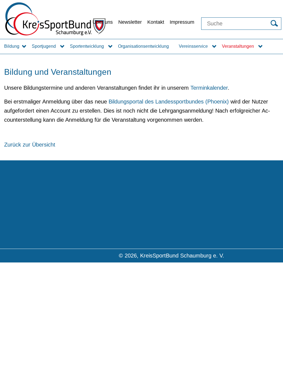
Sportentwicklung (87, 46)
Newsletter (130, 22)
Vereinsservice (193, 46)
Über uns (103, 22)
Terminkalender (209, 88)
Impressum (182, 22)
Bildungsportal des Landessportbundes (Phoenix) (169, 102)
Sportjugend (44, 46)
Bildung (11, 46)
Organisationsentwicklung (143, 46)
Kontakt (155, 22)
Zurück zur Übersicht (29, 145)
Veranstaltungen (238, 46)
